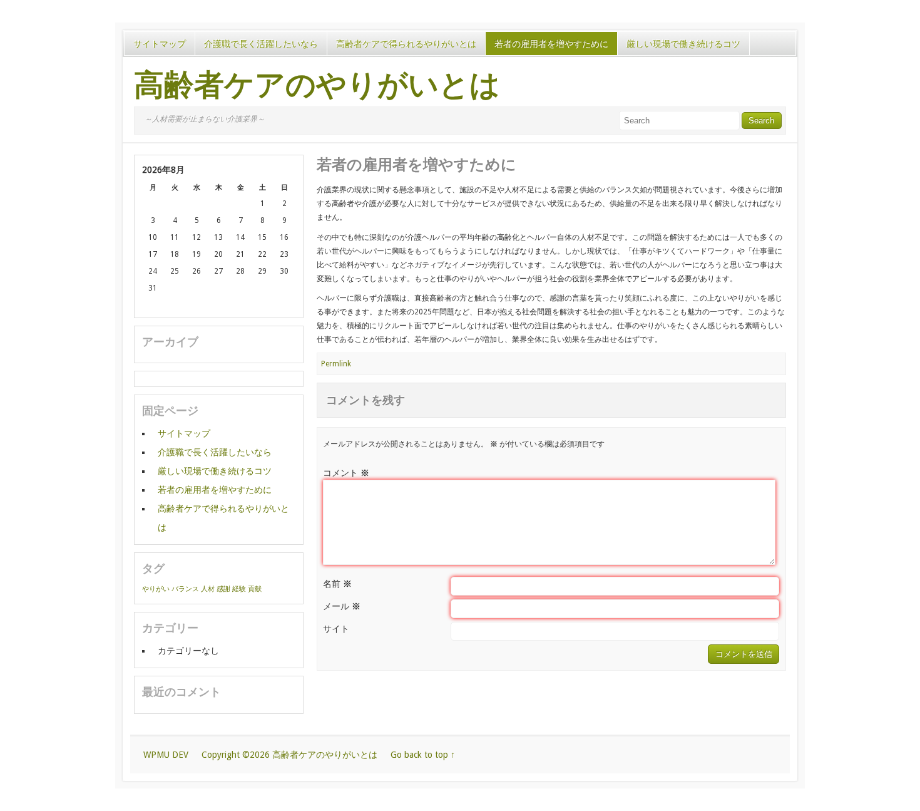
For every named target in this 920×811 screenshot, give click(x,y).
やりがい (156, 589)
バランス (185, 589)
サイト (336, 629)
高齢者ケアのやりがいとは (317, 85)
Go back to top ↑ (423, 755)
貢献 (255, 589)
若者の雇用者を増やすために (551, 44)
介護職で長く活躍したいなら (261, 44)
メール (341, 606)
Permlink (336, 363)
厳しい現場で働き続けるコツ (683, 44)
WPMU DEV (165, 755)
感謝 (223, 589)
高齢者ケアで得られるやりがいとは (406, 44)
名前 (337, 584)
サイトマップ (159, 44)
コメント (346, 473)
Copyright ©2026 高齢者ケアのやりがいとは (289, 755)
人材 (208, 589)
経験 (239, 589)
